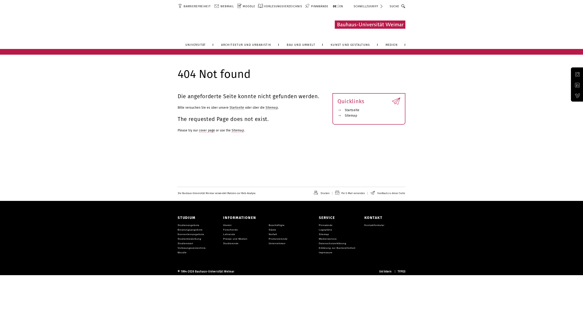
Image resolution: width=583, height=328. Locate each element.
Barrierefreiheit (197, 6)
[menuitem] (194, 6)
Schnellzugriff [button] (366, 6)
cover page (207, 130)
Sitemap (272, 108)
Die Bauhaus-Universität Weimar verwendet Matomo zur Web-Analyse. (217, 193)
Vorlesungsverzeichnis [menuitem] (283, 6)
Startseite (237, 108)
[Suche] (403, 6)
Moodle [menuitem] (249, 6)
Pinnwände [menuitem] (319, 6)
